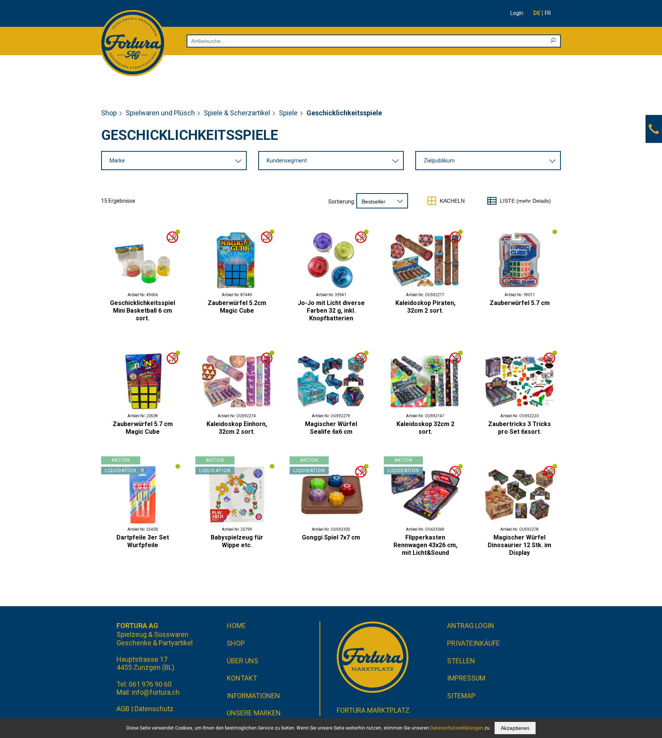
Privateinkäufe (473, 643)
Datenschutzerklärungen (456, 728)
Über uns (242, 661)
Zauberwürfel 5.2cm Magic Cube (237, 306)
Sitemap (461, 696)
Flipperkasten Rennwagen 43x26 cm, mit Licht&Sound (425, 545)
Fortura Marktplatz (373, 710)
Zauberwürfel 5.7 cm (520, 303)
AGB (122, 709)
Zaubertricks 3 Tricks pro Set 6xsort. (519, 427)
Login (516, 13)
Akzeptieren (515, 728)
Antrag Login (470, 626)
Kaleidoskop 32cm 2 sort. (425, 427)
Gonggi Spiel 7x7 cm (331, 537)
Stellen (461, 661)
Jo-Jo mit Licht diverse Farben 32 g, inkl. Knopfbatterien (331, 310)
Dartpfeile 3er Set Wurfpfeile (142, 541)
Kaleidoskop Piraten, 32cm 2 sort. (425, 306)
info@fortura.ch (156, 692)
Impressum (466, 678)
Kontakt (242, 678)
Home (236, 626)
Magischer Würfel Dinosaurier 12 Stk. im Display (519, 545)
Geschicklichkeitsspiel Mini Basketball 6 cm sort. (142, 310)
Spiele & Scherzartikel (237, 113)
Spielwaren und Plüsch (160, 113)
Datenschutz (154, 709)
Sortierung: (341, 201)
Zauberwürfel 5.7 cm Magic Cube (143, 427)
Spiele (288, 113)
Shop (109, 113)
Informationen (253, 696)
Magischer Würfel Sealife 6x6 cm (331, 427)
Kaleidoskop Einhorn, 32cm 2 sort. (236, 427)
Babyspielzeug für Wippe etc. (237, 541)
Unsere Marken (254, 713)
